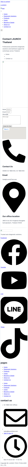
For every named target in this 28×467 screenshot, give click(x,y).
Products (6, 18)
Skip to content (5, 1)
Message (5, 114)
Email (4, 112)
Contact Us (7, 26)
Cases (6, 20)
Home (5, 14)
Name (4, 109)
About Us (7, 24)
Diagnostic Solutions (10, 16)
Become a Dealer (9, 22)
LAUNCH (3, 5)
